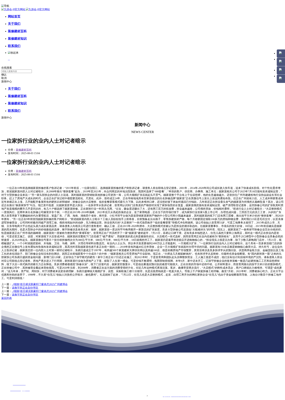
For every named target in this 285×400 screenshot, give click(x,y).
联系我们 (14, 46)
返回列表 (6, 298)
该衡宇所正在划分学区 (25, 287)
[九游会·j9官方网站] (25, 9)
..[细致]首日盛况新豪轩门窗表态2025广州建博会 (40, 284)
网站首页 (14, 16)
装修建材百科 (17, 31)
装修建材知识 (17, 38)
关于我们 (14, 23)
